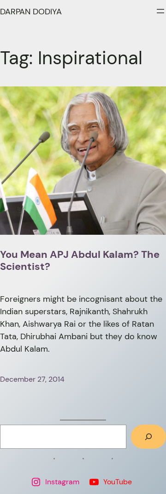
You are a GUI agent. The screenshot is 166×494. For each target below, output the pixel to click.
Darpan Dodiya (31, 11)
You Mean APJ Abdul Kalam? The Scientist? (80, 261)
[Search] (148, 437)
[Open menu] (160, 11)
